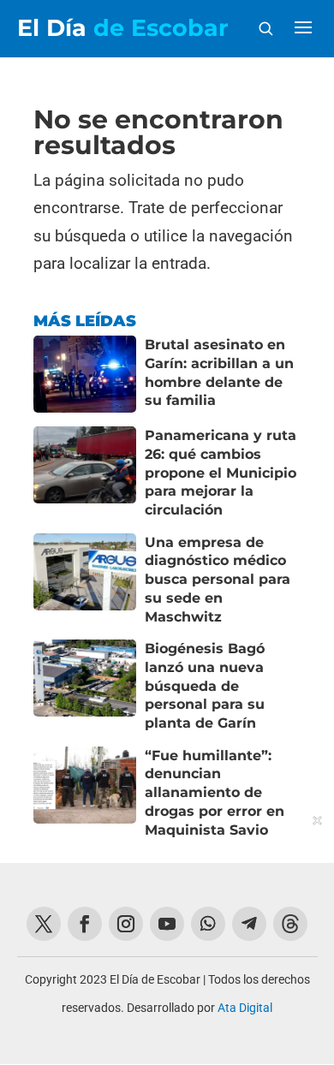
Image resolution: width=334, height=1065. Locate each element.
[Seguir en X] (44, 924)
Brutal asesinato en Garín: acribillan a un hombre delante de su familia (219, 372)
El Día (123, 27)
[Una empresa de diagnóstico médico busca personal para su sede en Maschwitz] (84, 580)
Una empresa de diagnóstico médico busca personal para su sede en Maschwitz (217, 579)
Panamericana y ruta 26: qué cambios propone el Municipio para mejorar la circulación (220, 472)
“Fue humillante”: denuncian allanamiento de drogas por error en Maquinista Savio (214, 792)
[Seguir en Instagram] (126, 924)
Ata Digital (245, 1007)
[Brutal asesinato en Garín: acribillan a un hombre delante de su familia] (84, 374)
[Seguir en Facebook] (85, 924)
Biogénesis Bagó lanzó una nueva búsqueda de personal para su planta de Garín (205, 685)
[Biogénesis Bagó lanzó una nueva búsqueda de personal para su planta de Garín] (84, 686)
